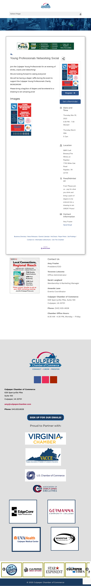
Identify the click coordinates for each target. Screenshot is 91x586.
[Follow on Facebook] (37, 379)
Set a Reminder (70, 101)
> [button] (87, 569)
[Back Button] (11, 54)
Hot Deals (54, 236)
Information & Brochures (43, 240)
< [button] (4, 569)
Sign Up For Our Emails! (45, 417)
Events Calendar (44, 236)
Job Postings (71, 236)
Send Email (67, 225)
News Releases (32, 236)
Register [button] (68, 93)
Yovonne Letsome (56, 272)
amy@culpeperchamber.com (18, 404)
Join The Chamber (58, 240)
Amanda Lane (54, 288)
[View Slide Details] (24, 275)
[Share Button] (63, 58)
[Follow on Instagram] (45, 379)
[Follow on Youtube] (53, 379)
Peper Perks (62, 236)
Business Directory (20, 236)
